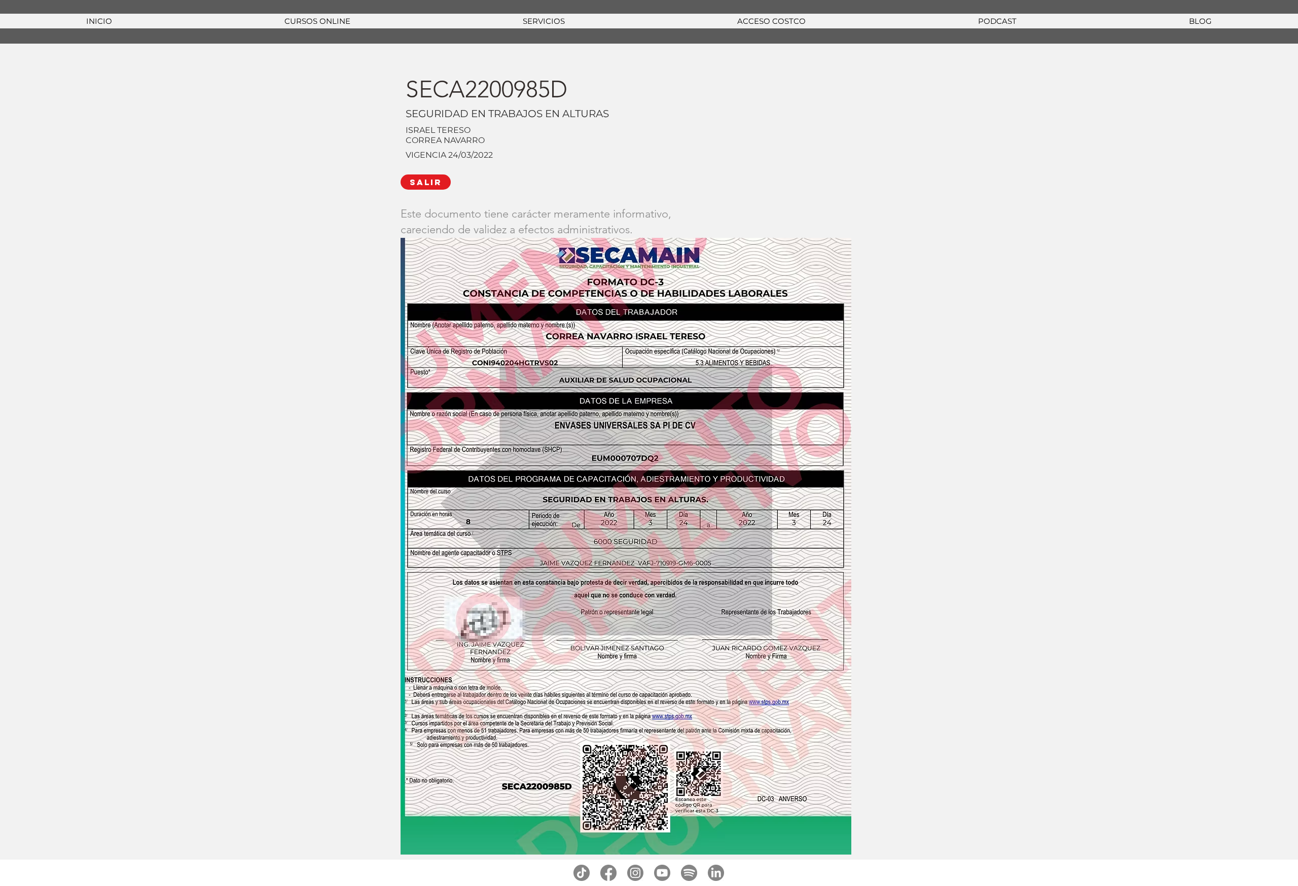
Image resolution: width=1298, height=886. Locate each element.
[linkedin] (716, 873)
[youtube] (662, 873)
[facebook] (608, 873)
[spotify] (689, 873)
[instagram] (635, 873)
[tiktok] (581, 873)
